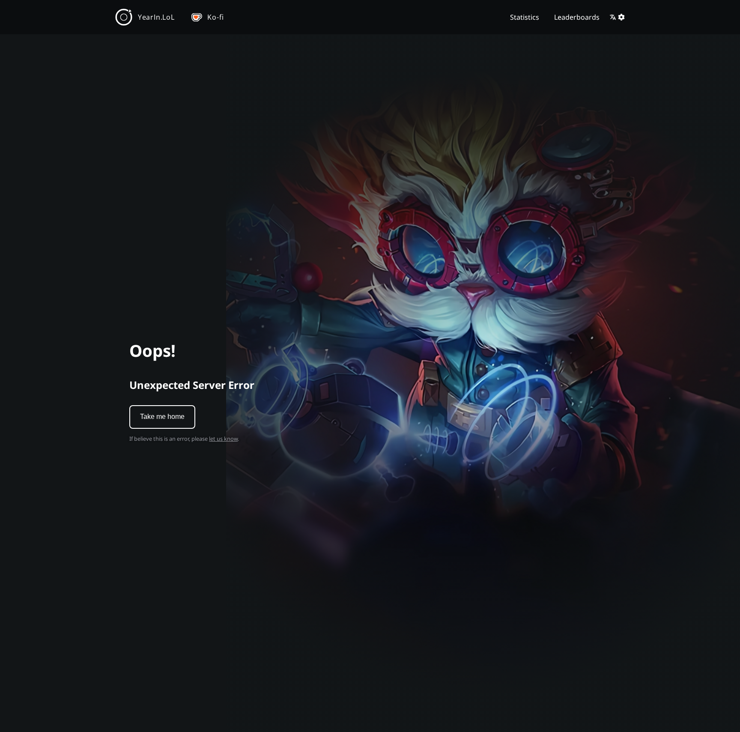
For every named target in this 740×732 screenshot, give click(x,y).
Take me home (162, 416)
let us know (223, 438)
